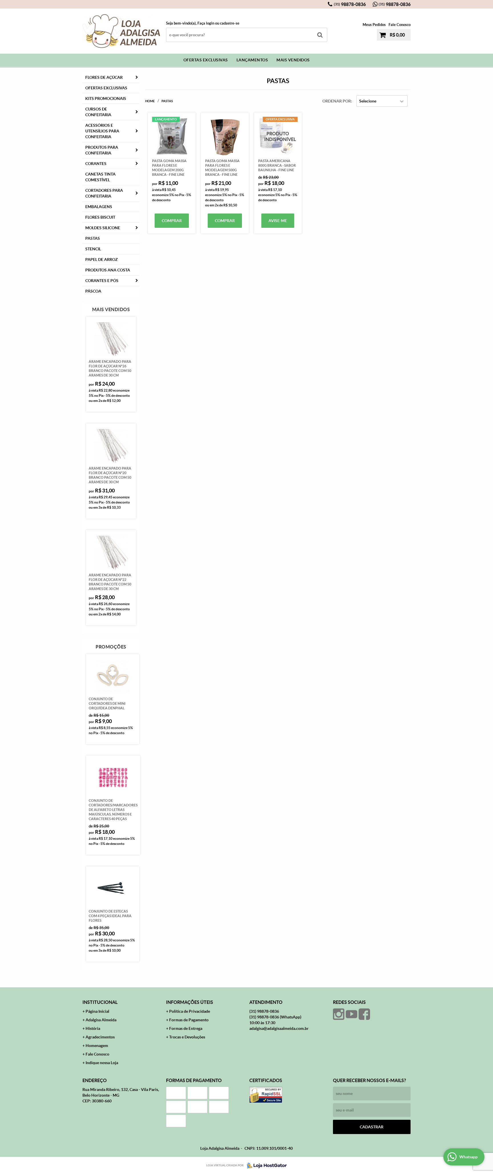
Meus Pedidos (374, 25)
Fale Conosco (400, 25)
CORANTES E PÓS (101, 280)
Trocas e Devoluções (187, 1037)
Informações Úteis (189, 1002)
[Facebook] (364, 1014)
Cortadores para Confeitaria (104, 193)
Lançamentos (252, 60)
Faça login (205, 23)
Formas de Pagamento (189, 1020)
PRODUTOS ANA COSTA (107, 270)
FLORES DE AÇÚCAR (104, 77)
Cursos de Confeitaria (98, 112)
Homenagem (97, 1045)
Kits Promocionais (105, 98)
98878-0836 (350, 4)
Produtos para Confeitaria (101, 150)
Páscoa (93, 291)
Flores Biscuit (100, 217)
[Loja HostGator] (265, 1165)
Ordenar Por (336, 101)
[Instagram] (338, 1014)
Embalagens (98, 206)
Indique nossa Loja (102, 1062)
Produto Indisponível (277, 136)
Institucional (100, 1002)
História (93, 1028)
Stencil (93, 249)
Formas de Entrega (185, 1028)
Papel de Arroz (101, 259)
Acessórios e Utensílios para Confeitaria (102, 131)
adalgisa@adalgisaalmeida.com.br (279, 1028)
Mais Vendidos (293, 60)
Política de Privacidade (189, 1011)
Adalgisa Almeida (101, 1020)
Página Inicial (97, 1011)
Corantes (95, 163)
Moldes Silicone (102, 227)
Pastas (92, 238)
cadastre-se (229, 23)
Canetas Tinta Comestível (100, 177)
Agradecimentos (100, 1037)
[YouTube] (351, 1014)
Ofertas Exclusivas (205, 60)
